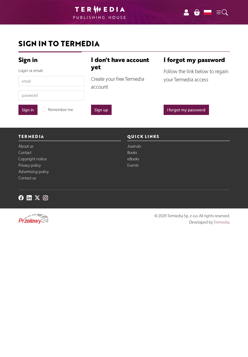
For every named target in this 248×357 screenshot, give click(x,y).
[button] (222, 12)
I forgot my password (186, 110)
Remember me (60, 109)
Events (133, 165)
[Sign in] (186, 12)
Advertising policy (33, 171)
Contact (24, 152)
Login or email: (30, 70)
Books (132, 152)
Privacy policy (29, 165)
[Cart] (197, 12)
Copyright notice (32, 159)
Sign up (101, 110)
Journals (134, 146)
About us (25, 146)
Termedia (221, 222)
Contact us (27, 178)
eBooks (133, 159)
